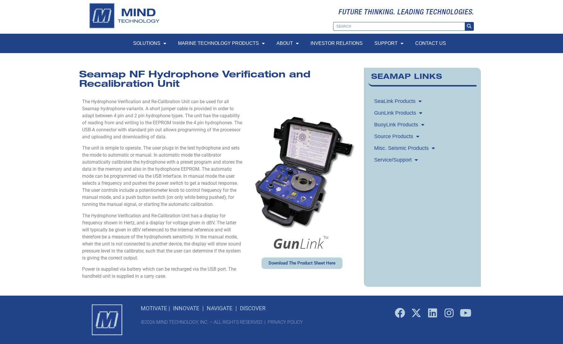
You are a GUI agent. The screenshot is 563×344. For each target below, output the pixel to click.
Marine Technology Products (218, 43)
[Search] (469, 26)
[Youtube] (465, 312)
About (285, 43)
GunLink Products (395, 113)
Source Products (393, 136)
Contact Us (430, 43)
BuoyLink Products (396, 125)
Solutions (146, 43)
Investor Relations (337, 43)
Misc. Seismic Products (401, 148)
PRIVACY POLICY (285, 322)
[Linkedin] (433, 312)
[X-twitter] (416, 312)
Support (386, 43)
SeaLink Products (395, 101)
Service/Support (393, 160)
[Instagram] (449, 312)
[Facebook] (400, 312)
